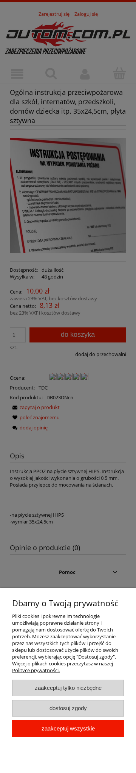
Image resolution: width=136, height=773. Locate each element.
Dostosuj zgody (68, 708)
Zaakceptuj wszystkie (68, 728)
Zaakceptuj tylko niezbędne (68, 688)
